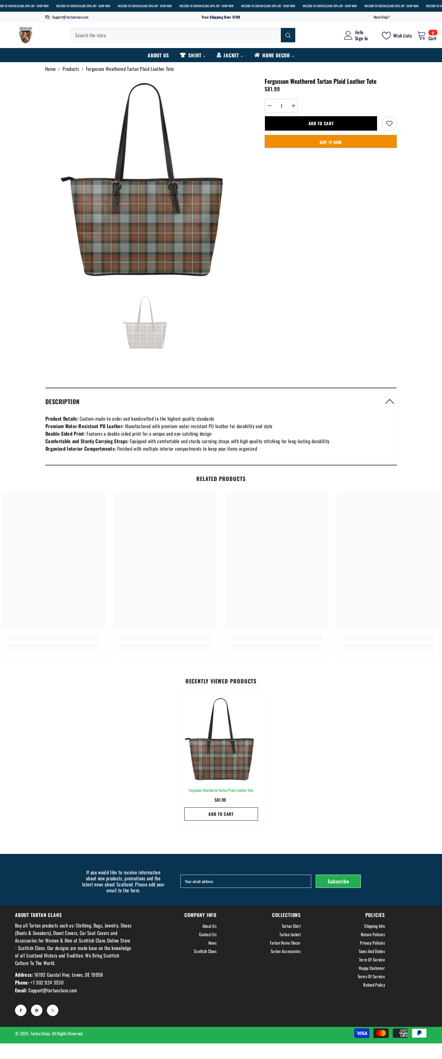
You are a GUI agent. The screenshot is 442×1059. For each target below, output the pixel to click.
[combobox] (175, 35)
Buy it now (331, 142)
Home (50, 68)
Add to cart (321, 123)
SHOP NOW (42, 6)
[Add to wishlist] (389, 123)
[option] (146, 177)
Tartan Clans (40, 1033)
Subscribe (338, 881)
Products (71, 68)
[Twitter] (52, 1010)
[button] (221, 401)
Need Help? (382, 17)
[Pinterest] (36, 1010)
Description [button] (62, 401)
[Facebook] (20, 1010)
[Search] (182, 35)
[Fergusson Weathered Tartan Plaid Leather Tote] (221, 738)
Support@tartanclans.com (70, 17)
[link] (53, 637)
